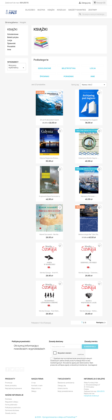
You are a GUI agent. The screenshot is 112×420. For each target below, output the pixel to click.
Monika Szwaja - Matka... (89, 311)
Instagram (22, 369)
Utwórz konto (63, 388)
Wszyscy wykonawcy (17, 66)
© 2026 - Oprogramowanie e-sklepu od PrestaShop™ (56, 417)
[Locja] (93, 65)
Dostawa (8, 399)
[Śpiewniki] (44, 73)
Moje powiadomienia (65, 391)
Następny (101, 322)
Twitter (12, 369)
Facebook (7, 369)
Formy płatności (11, 405)
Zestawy (92, 10)
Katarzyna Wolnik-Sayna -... (89, 158)
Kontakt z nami (36, 385)
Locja (9, 40)
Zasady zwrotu (10, 413)
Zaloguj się (62, 385)
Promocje (8, 383)
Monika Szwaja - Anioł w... (49, 273)
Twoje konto (64, 379)
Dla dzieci (30, 10)
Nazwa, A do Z (94, 84)
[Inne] (93, 73)
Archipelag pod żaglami (88, 120)
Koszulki (61, 10)
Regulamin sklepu (11, 402)
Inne (9, 49)
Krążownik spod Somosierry (49, 196)
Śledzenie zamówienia (66, 383)
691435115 (24, 3)
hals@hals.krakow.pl (91, 396)
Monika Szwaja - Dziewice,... (89, 273)
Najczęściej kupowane (13, 388)
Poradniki (11, 46)
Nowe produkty (11, 385)
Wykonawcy (12, 62)
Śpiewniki (11, 43)
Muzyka (41, 10)
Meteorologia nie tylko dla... (88, 234)
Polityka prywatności (13, 407)
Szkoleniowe (12, 34)
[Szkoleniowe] (44, 65)
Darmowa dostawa (12, 410)
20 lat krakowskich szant (49, 120)
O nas (33, 383)
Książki (51, 10)
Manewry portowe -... (89, 196)
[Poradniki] (69, 73)
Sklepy (33, 391)
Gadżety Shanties (77, 10)
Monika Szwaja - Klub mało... (49, 311)
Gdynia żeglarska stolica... (49, 158)
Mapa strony (36, 388)
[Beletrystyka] (69, 65)
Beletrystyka (12, 37)
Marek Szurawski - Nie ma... (49, 234)
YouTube (17, 369)
